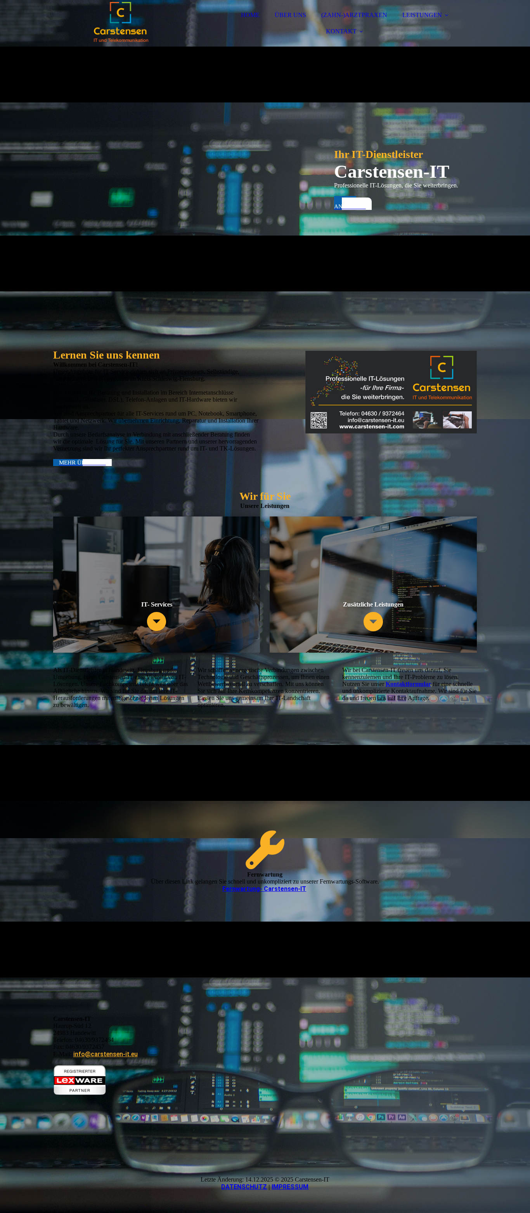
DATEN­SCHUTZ (244, 1186)
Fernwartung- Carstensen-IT (264, 888)
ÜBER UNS (290, 15)
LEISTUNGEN (422, 15)
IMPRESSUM (290, 1186)
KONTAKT (341, 31)
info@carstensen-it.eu (105, 1054)
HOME (250, 15)
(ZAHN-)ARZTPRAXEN (354, 15)
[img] (121, 27)
